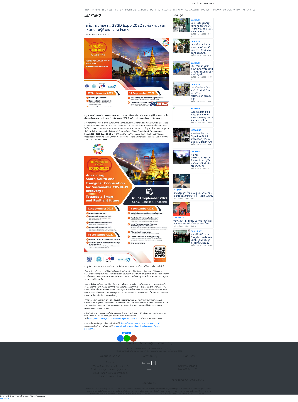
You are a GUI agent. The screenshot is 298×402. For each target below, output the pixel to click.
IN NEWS (96, 10)
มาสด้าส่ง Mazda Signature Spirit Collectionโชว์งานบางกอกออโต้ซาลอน (201, 137)
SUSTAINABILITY (192, 10)
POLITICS (205, 10)
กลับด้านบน (4, 399)
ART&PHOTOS (249, 10)
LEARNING (178, 10)
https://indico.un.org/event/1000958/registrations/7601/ (113, 318)
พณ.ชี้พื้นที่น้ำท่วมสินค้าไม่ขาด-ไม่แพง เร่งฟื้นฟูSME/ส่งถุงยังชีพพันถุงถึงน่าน (201, 238)
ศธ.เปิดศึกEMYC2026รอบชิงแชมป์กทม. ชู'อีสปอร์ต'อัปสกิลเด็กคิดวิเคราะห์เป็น (201, 160)
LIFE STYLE (107, 10)
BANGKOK (227, 10)
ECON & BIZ (130, 10)
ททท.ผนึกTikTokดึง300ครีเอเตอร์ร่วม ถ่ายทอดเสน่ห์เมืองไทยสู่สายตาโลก (192, 222)
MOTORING (155, 10)
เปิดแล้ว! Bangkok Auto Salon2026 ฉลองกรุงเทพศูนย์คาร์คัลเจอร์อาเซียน (202, 116)
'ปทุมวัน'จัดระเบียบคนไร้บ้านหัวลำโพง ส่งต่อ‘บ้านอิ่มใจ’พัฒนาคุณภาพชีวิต (201, 93)
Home (88, 10)
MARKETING (143, 10)
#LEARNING (126, 333)
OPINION (237, 10)
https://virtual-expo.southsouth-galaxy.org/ (140, 323)
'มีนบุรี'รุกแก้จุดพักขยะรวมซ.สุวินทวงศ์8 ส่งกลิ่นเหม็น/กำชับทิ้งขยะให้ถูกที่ (202, 70)
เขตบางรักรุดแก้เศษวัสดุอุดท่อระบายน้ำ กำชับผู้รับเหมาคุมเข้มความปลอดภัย (202, 27)
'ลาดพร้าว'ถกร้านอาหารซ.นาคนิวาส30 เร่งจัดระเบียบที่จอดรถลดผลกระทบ (201, 48)
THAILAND (216, 10)
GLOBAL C (166, 10)
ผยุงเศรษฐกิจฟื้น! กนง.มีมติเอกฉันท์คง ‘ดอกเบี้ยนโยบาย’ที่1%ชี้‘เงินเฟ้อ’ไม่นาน (193, 194)
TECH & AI (118, 10)
